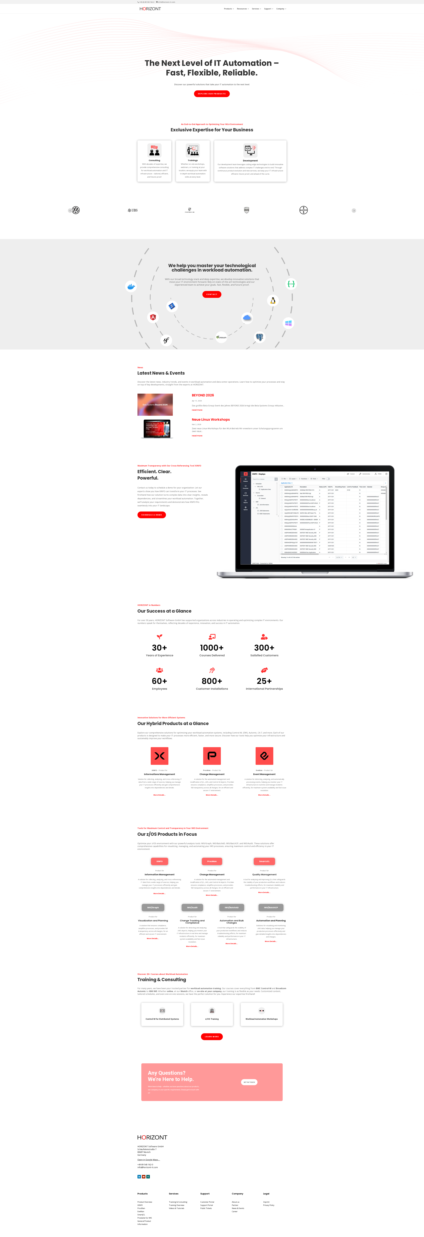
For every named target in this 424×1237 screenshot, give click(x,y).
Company (280, 9)
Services (255, 9)
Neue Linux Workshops (211, 419)
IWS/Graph (153, 907)
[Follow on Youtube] (143, 1176)
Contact (211, 294)
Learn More (212, 1036)
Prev (70, 210)
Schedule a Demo (151, 515)
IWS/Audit (192, 907)
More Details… (159, 795)
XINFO (159, 861)
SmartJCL (264, 861)
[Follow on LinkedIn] (139, 1176)
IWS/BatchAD (232, 907)
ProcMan (212, 861)
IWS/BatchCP (271, 907)
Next (354, 210)
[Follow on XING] (148, 1176)
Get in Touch (249, 1082)
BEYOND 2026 (203, 395)
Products (228, 9)
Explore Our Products (212, 94)
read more (197, 410)
